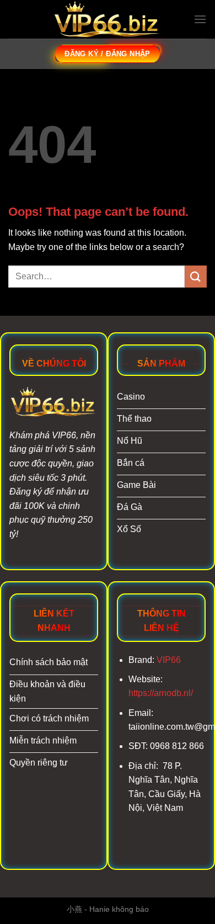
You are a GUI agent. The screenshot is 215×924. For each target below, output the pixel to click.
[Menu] (200, 19)
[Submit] (196, 276)
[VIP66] (107, 19)
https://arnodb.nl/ (160, 693)
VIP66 (169, 660)
